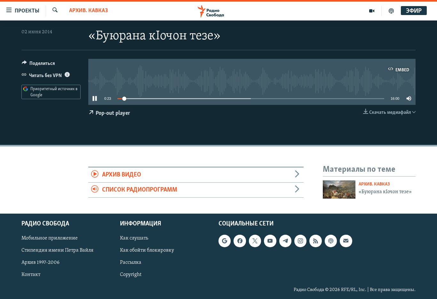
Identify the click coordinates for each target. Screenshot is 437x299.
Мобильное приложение (49, 238)
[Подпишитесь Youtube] (270, 241)
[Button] (38, 65)
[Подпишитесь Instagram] (300, 241)
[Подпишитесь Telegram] (285, 241)
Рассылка (130, 262)
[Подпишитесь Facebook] (240, 241)
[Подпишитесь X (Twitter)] (255, 241)
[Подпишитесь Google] (225, 241)
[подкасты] (391, 11)
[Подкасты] (331, 241)
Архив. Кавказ (88, 11)
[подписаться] (346, 241)
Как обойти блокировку (147, 250)
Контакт (30, 274)
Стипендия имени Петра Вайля (57, 250)
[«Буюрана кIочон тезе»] (339, 189)
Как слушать (134, 238)
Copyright (130, 274)
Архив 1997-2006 (40, 262)
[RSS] (315, 241)
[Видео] (372, 11)
